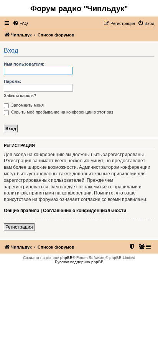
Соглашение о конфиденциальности (84, 210)
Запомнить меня (27, 105)
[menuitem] (20, 23)
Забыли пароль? (20, 95)
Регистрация (19, 227)
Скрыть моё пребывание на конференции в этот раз (61, 112)
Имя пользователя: (24, 64)
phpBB (66, 257)
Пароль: (12, 81)
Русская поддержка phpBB (79, 262)
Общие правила (22, 210)
